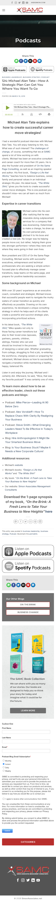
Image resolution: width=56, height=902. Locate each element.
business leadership (12, 77)
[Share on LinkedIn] (39, 61)
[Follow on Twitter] (19, 3)
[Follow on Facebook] (12, 3)
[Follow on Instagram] (16, 3)
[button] (3, 10)
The (20, 473)
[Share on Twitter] (26, 61)
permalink (33, 534)
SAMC (47, 151)
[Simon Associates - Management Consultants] (29, 10)
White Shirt (28, 473)
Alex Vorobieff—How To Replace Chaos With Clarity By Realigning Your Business (29, 415)
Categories (28, 842)
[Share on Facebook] (21, 61)
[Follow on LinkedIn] (23, 3)
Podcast (45, 77)
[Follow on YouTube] (27, 3)
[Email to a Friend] (30, 61)
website (19, 465)
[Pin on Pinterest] (35, 61)
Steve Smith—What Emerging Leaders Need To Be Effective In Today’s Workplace (29, 429)
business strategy (32, 77)
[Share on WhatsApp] (16, 61)
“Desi (25, 469)
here (48, 511)
